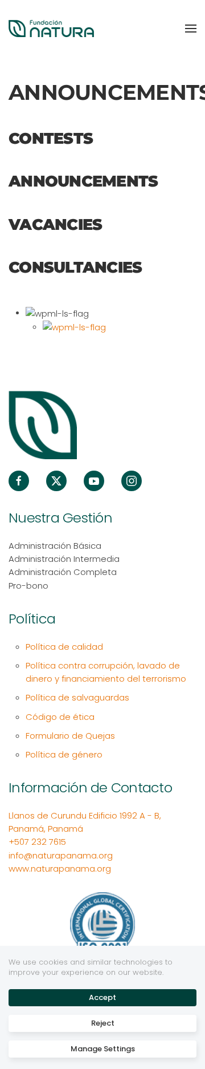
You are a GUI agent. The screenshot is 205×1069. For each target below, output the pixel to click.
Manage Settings (103, 1048)
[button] (190, 28)
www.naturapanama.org (60, 868)
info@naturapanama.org (61, 855)
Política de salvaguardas (77, 697)
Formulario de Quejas (70, 736)
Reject (102, 1023)
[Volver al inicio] (51, 28)
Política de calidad (64, 647)
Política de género (64, 754)
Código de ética (60, 717)
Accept (102, 997)
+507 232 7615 (37, 842)
